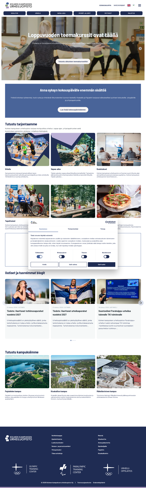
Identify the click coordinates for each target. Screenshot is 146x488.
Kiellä (44, 264)
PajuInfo (101, 450)
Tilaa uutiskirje (57, 453)
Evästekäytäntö (99, 482)
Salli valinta (73, 264)
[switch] (62, 256)
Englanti (129, 5)
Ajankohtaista (57, 439)
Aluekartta (102, 439)
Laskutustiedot (57, 443)
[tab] (71, 76)
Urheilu (38, 13)
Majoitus (131, 13)
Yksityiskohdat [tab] (73, 229)
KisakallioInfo (103, 453)
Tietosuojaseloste (84, 482)
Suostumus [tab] (43, 229)
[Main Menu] (140, 5)
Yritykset (108, 13)
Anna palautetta (104, 443)
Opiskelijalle (102, 446)
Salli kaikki (101, 264)
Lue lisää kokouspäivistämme (73, 110)
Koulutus (14, 13)
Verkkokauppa (105, 5)
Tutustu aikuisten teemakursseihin (73, 61)
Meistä (100, 435)
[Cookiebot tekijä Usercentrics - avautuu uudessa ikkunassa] (107, 222)
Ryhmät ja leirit (85, 13)
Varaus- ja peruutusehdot (61, 446)
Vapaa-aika (61, 13)
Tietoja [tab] (102, 229)
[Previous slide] (5, 48)
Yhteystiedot (119, 5)
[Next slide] (140, 48)
